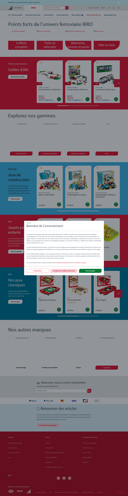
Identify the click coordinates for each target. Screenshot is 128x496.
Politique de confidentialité (64, 263)
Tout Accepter (90, 271)
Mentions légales (81, 263)
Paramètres (38, 271)
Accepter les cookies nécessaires (64, 271)
